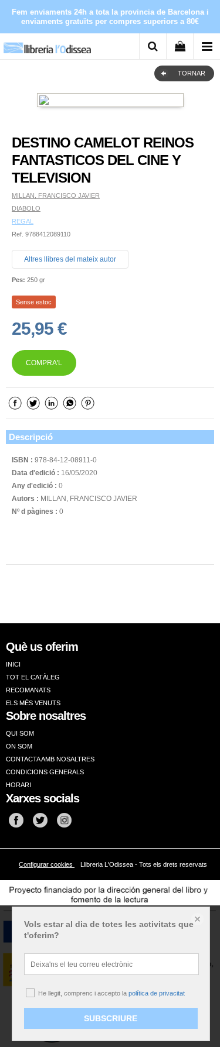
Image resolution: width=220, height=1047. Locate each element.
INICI (13, 664)
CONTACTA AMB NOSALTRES (50, 759)
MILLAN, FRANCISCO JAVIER (56, 195)
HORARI (18, 784)
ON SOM (19, 746)
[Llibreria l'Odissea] (47, 43)
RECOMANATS (28, 690)
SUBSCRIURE (110, 1018)
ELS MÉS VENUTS (33, 702)
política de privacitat (156, 993)
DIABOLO (26, 208)
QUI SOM (20, 733)
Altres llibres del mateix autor (70, 259)
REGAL (22, 221)
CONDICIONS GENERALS (45, 771)
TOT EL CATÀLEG (33, 677)
